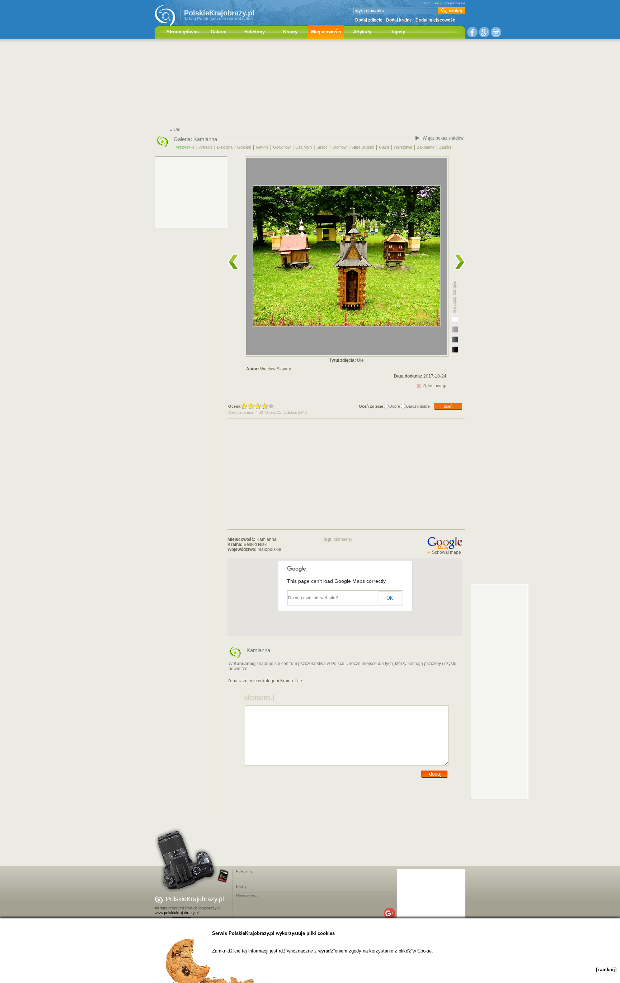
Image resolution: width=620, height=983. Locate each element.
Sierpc (322, 147)
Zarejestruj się (453, 3)
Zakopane (426, 147)
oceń (448, 406)
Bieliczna (224, 147)
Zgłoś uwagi (434, 385)
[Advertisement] (310, 84)
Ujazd (384, 147)
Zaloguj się (430, 3)
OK (389, 598)
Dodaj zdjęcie (368, 20)
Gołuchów (282, 147)
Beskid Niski (256, 544)
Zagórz (445, 147)
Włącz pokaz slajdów (443, 138)
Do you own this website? (313, 597)
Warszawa (403, 147)
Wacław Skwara (275, 368)
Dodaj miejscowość (435, 20)
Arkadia (205, 147)
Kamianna (205, 139)
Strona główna (182, 31)
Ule (298, 680)
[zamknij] (606, 969)
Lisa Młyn (303, 147)
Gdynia (262, 147)
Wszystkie (185, 147)
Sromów (339, 147)
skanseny (343, 539)
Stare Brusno (362, 147)
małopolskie (269, 549)
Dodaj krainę (399, 20)
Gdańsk (244, 147)
